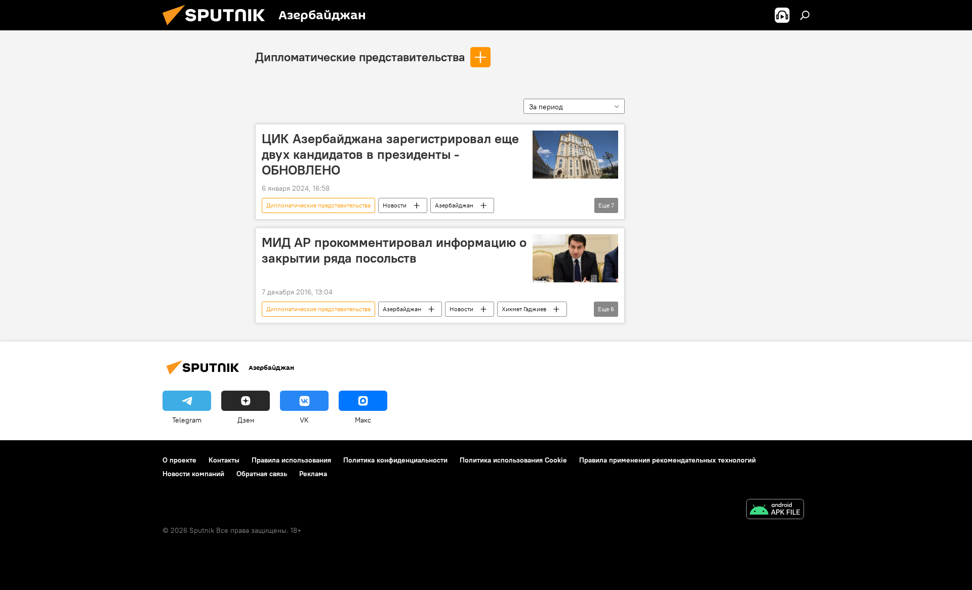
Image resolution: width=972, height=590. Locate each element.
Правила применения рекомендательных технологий (667, 460)
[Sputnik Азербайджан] (217, 27)
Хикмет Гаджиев (524, 309)
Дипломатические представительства (360, 56)
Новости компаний (193, 473)
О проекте (179, 460)
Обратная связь (261, 473)
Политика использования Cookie (513, 460)
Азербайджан (454, 205)
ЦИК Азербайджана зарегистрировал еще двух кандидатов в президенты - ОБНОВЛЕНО (390, 154)
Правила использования (291, 460)
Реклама (313, 473)
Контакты (224, 460)
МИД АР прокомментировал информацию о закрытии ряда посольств (394, 250)
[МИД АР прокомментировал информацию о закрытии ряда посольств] (575, 258)
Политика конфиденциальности (395, 460)
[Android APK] (775, 510)
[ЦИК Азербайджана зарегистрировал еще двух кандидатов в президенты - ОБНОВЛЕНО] (575, 155)
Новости (395, 205)
